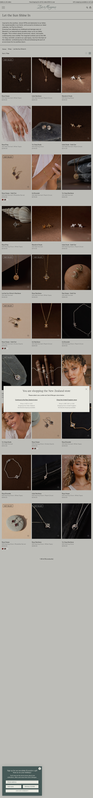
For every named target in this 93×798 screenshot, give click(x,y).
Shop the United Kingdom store (67, 399)
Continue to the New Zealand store (26, 399)
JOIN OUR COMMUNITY (22, 790)
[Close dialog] (39, 768)
